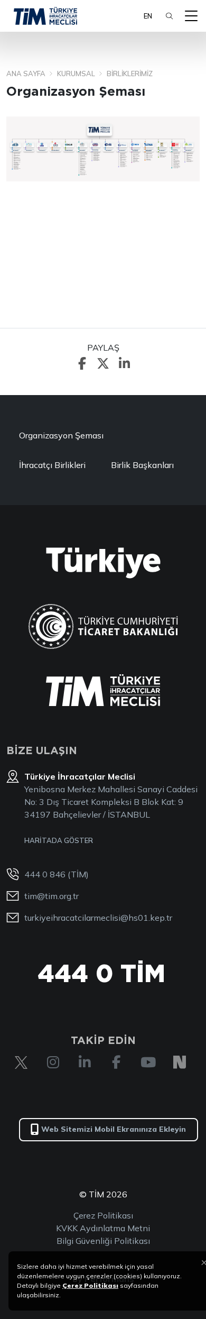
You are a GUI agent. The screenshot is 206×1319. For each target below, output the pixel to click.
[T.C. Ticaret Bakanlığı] (103, 626)
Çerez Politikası (103, 1215)
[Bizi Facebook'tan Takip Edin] (116, 1062)
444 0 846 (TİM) (56, 874)
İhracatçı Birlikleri (52, 465)
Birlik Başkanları (142, 465)
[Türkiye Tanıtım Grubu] (103, 563)
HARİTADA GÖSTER (58, 840)
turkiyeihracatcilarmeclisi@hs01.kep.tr (98, 917)
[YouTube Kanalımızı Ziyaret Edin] (148, 1062)
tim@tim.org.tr (51, 896)
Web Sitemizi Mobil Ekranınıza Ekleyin (113, 1129)
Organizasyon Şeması (61, 435)
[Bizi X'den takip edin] (21, 1062)
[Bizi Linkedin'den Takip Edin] (84, 1062)
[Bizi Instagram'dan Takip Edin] (53, 1062)
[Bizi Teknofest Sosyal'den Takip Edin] (179, 1062)
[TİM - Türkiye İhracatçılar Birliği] (45, 15)
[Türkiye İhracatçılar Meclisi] (103, 690)
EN (148, 16)
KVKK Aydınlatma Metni (103, 1228)
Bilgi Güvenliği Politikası (103, 1240)
